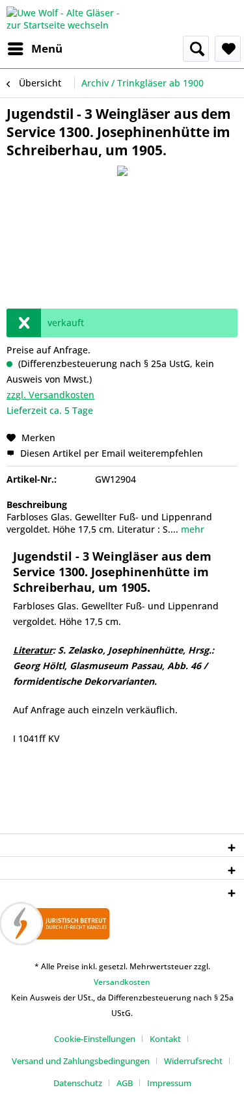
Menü (46, 48)
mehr (191, 529)
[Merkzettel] (228, 49)
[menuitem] (34, 49)
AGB (124, 1083)
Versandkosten (122, 981)
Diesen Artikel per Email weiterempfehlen (110, 453)
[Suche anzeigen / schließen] (196, 49)
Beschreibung (37, 504)
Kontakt (165, 1039)
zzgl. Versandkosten (50, 394)
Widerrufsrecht (193, 1061)
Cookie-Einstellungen (94, 1039)
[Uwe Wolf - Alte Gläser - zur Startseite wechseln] (64, 17)
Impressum (169, 1083)
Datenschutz (77, 1083)
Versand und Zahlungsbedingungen (81, 1061)
